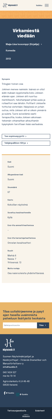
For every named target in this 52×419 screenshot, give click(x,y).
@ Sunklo (9, 393)
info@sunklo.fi (10, 367)
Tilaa (41, 325)
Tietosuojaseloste (16, 411)
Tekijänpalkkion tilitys (15, 143)
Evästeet (40, 411)
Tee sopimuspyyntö (14, 136)
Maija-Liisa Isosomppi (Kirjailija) (23, 44)
